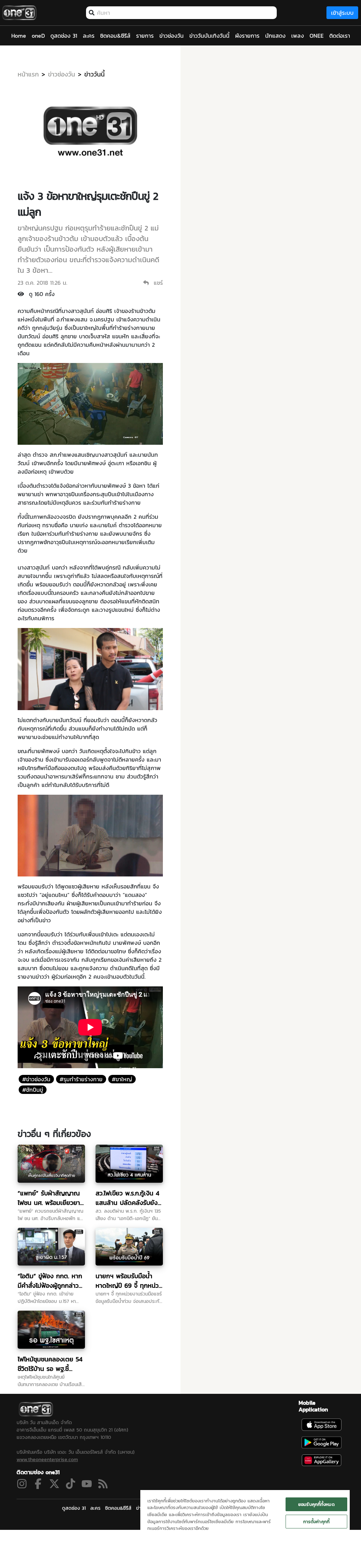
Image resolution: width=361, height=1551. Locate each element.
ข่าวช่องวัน (61, 74)
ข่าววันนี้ (94, 74)
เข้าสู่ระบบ (342, 12)
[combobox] (185, 12)
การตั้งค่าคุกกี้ (316, 1521)
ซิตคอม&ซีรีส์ (118, 1508)
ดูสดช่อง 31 (74, 1508)
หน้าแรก (28, 74)
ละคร (95, 1508)
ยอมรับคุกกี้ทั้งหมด (316, 1504)
